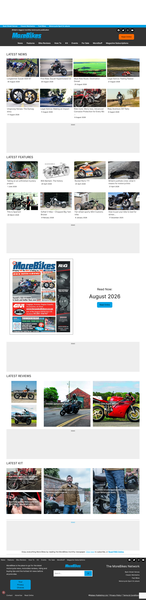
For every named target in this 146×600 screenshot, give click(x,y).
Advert (73, 124)
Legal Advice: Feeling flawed (120, 78)
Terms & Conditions (131, 595)
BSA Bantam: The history (52, 181)
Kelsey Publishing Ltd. (99, 595)
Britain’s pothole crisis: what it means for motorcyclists (122, 182)
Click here (90, 552)
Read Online (126, 37)
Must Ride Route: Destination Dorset (87, 80)
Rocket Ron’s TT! (82, 181)
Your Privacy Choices (20, 585)
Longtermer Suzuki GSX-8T (19, 78)
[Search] (88, 573)
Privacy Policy (115, 595)
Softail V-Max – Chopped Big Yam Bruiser (56, 213)
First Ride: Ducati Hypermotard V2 (56, 78)
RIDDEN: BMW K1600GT (24, 416)
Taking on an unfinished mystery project (21, 182)
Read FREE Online (116, 552)
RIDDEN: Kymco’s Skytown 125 (59, 404)
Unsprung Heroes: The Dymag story (20, 110)
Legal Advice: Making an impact (55, 109)
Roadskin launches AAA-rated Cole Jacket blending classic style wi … (64, 491)
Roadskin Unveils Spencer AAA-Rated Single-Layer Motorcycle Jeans (114, 491)
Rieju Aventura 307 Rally (118, 109)
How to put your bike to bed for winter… (122, 213)
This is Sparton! (14, 212)
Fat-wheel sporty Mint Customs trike (89, 213)
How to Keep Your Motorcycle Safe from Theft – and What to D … (23, 503)
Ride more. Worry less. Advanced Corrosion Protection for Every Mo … (89, 111)
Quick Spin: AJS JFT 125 (24, 392)
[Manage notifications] (3, 592)
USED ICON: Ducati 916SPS (107, 404)
